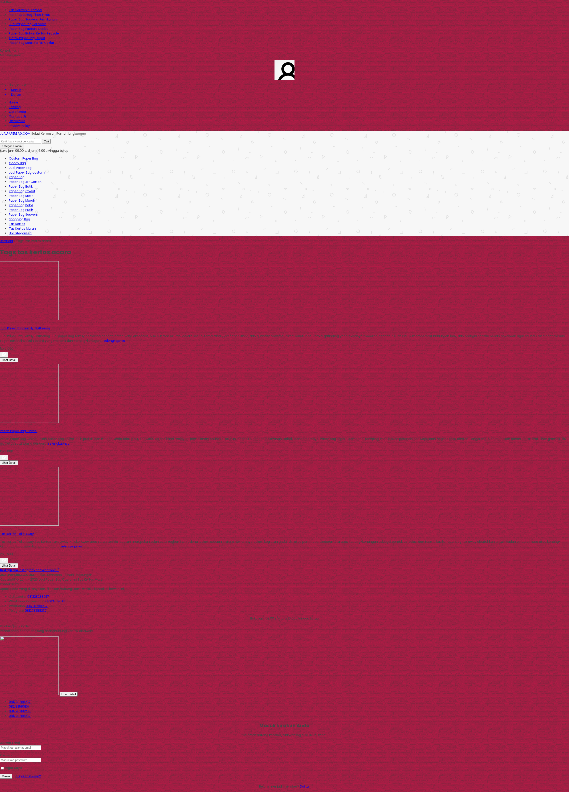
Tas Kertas (17, 224)
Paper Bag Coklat (22, 191)
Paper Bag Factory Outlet (28, 28)
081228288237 (38, 596)
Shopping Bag (19, 219)
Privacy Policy (19, 126)
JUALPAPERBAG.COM (15, 133)
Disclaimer (17, 121)
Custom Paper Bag (23, 158)
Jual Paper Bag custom (27, 172)
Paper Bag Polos (21, 205)
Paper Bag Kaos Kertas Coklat (31, 43)
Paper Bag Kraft (21, 196)
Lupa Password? (28, 776)
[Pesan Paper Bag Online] (29, 421)
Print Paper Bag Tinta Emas (29, 14)
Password (7, 755)
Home (13, 102)
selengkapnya (114, 340)
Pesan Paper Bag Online (18, 431)
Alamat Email (10, 743)
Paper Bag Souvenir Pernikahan (33, 19)
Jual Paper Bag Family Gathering (25, 328)
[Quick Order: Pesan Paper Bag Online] (0, 426)
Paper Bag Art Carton (25, 182)
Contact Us (17, 116)
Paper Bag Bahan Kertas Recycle (34, 33)
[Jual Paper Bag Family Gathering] (29, 319)
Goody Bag (17, 163)
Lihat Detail (9, 360)
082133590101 (55, 601)
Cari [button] (46, 141)
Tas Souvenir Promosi (25, 10)
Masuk (6, 776)
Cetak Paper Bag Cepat (27, 38)
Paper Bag (16, 177)
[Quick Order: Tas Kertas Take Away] (0, 529)
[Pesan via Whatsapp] (4, 355)
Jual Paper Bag (20, 168)
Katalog (15, 107)
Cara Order (17, 111)
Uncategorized (20, 233)
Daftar (305, 786)
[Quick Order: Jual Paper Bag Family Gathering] (0, 323)
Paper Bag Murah (22, 200)
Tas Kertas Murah (22, 228)
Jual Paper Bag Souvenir (27, 24)
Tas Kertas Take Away (17, 534)
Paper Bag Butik (21, 186)
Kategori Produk (12, 146)
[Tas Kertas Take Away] (29, 524)
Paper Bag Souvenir (24, 214)
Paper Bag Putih (21, 210)
